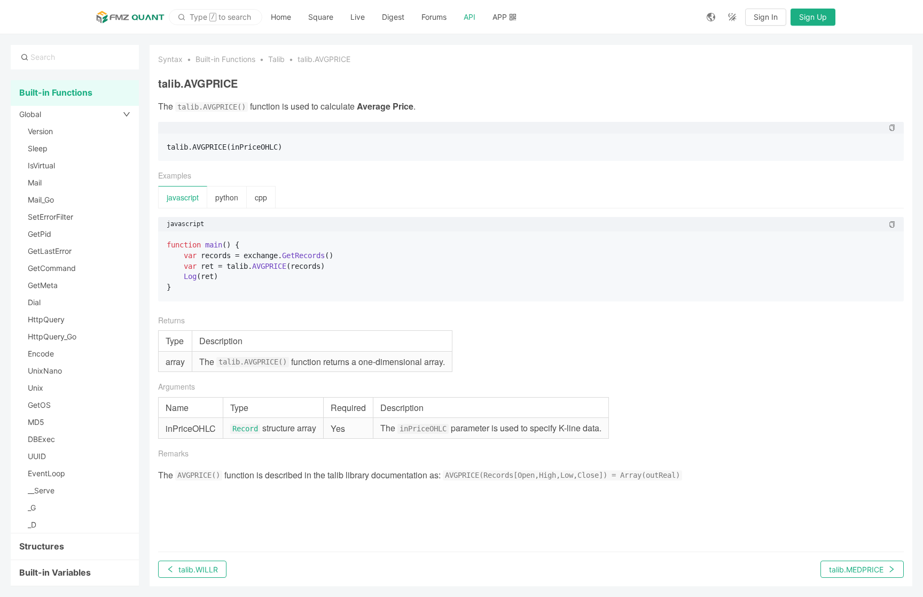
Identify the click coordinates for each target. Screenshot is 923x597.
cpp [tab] (261, 197)
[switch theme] (732, 17)
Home (281, 16)
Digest (393, 16)
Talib (276, 59)
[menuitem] (281, 17)
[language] (710, 17)
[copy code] (892, 128)
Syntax (170, 59)
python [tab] (226, 197)
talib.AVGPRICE (324, 59)
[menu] (480, 17)
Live (357, 16)
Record (245, 428)
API (469, 16)
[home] (130, 17)
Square (320, 16)
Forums (434, 16)
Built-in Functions (225, 59)
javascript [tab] (183, 197)
